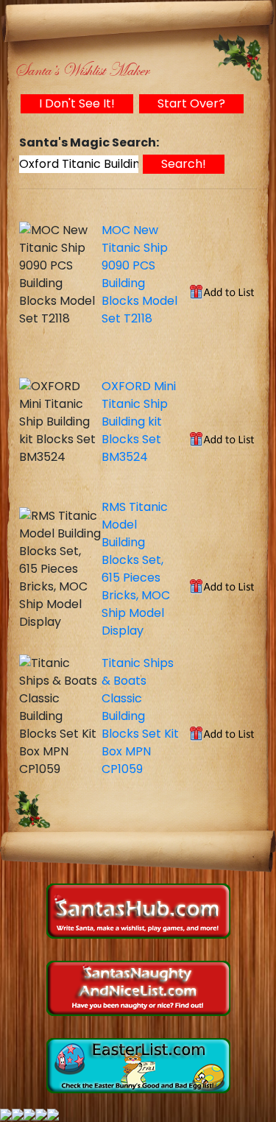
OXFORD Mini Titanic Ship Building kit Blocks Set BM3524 (139, 421)
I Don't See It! (77, 103)
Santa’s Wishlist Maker (81, 70)
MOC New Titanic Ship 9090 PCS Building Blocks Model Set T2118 (139, 274)
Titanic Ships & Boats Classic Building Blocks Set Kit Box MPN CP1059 (140, 715)
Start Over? (191, 103)
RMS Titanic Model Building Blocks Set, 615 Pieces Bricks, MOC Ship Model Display (136, 568)
